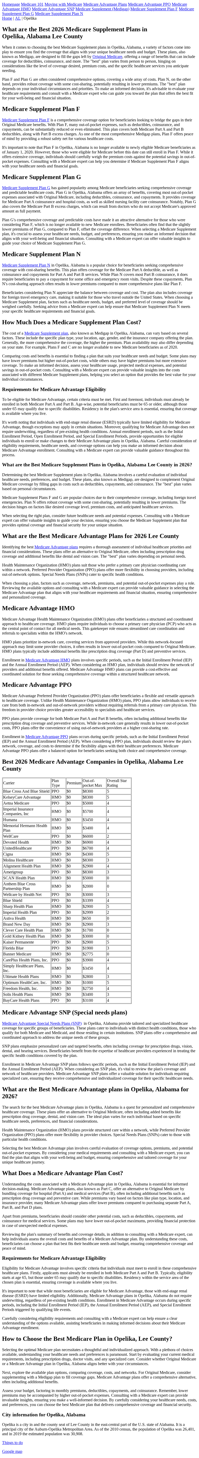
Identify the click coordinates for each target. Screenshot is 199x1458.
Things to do (12, 1442)
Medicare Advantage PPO (149, 4)
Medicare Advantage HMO (47, 660)
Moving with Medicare (63, 4)
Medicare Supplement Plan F (154, 9)
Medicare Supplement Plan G (26, 188)
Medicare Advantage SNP (53, 9)
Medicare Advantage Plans (105, 4)
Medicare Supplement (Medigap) (102, 9)
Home (7, 18)
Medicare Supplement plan (46, 333)
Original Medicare (107, 56)
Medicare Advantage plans (56, 547)
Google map (12, 1451)
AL (18, 18)
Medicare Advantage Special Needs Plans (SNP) (42, 1023)
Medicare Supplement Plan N (59, 13)
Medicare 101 (32, 4)
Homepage (11, 4)
